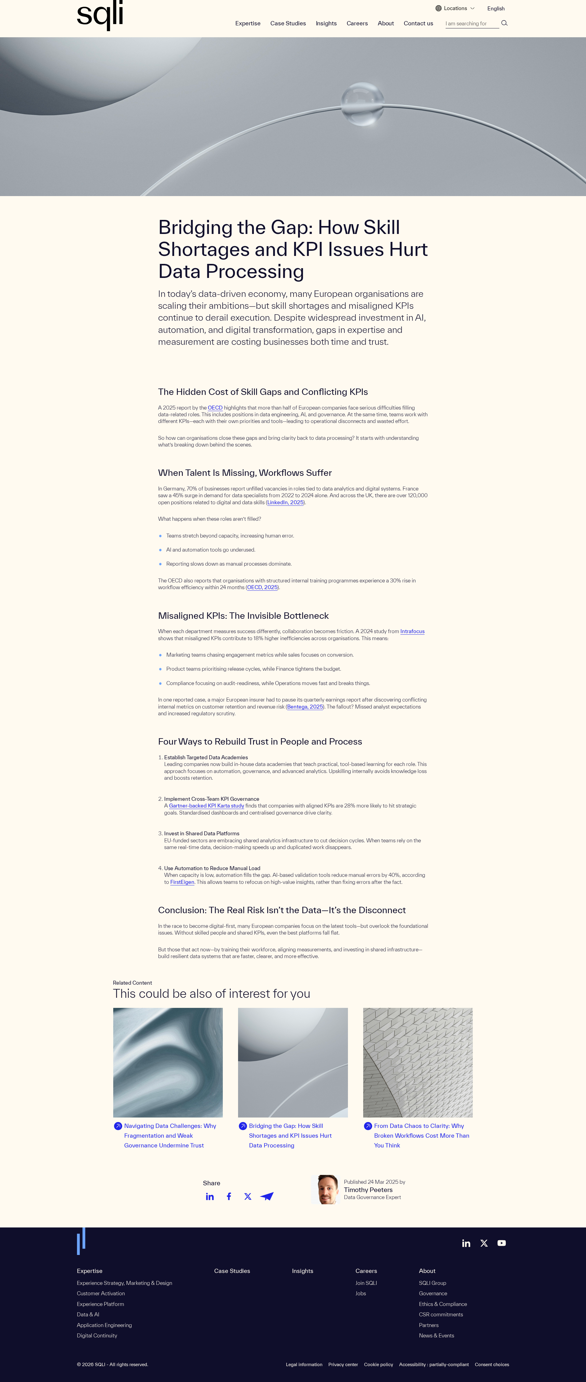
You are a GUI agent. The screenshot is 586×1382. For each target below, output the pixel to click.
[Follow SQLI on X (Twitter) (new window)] (484, 1243)
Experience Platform (100, 1304)
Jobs (361, 1293)
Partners (429, 1325)
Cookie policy (378, 1364)
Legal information (304, 1364)
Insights (326, 23)
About (386, 23)
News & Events (436, 1335)
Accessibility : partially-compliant (434, 1364)
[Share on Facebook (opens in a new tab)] (229, 1196)
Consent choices (492, 1364)
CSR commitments (441, 1314)
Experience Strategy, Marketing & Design (124, 1283)
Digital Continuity (97, 1335)
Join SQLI (366, 1283)
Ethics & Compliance (443, 1304)
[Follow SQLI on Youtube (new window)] (501, 1243)
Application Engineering (104, 1325)
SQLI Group (432, 1283)
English (496, 8)
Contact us (418, 23)
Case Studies (288, 23)
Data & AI (88, 1314)
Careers (357, 23)
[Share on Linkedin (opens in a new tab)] (210, 1196)
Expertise (248, 23)
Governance (433, 1293)
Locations (455, 8)
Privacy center (343, 1364)
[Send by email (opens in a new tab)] (267, 1196)
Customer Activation (101, 1293)
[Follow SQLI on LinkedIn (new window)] (466, 1243)
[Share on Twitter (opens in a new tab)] (248, 1196)
